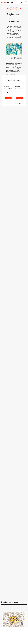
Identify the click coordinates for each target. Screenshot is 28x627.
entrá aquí (18, 103)
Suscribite (8, 98)
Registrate (19, 98)
